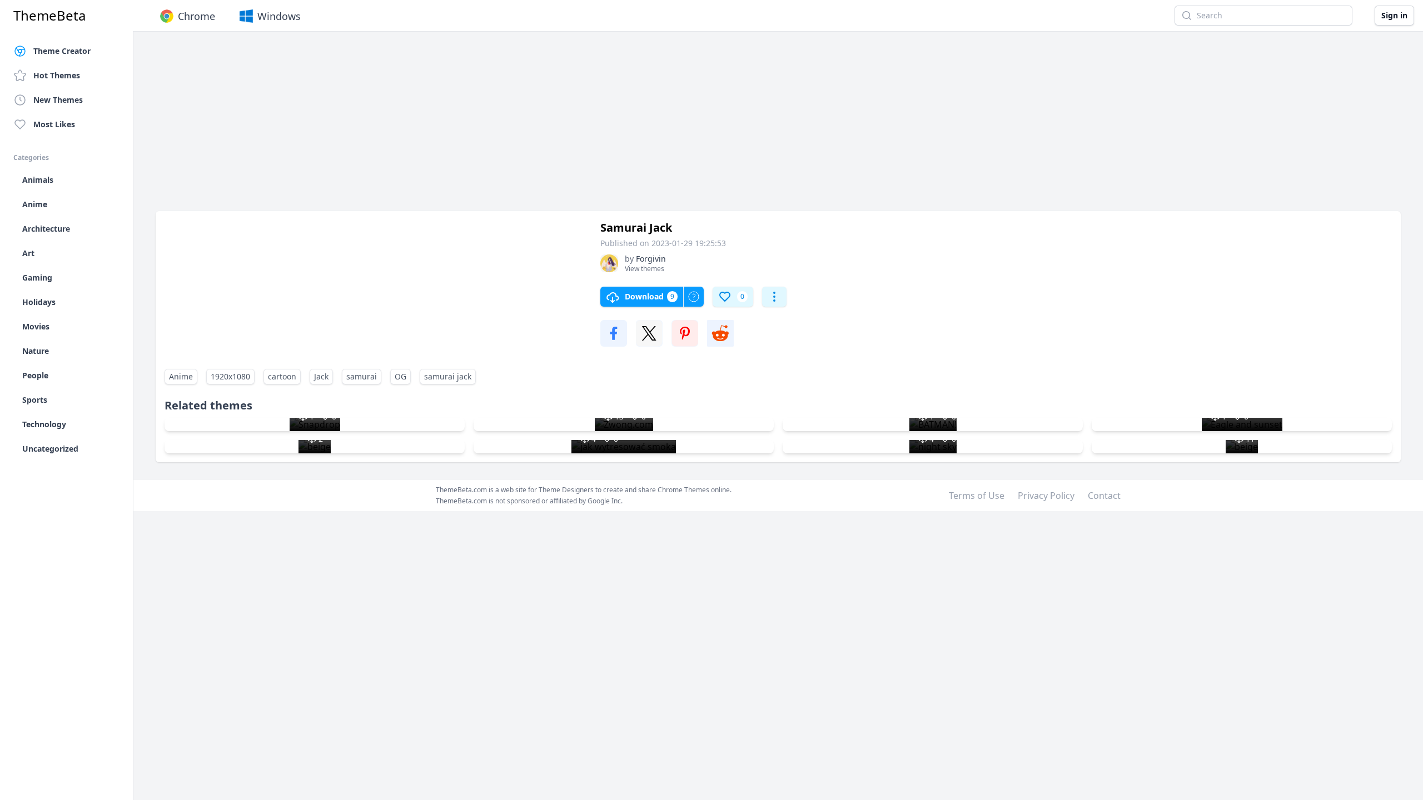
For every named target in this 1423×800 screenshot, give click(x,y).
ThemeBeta (49, 15)
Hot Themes (56, 75)
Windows (279, 16)
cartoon (282, 376)
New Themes (58, 99)
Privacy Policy (1046, 495)
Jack (321, 376)
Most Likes (54, 124)
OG (400, 376)
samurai (361, 376)
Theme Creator (62, 51)
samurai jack (447, 376)
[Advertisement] (489, 126)
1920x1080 (230, 376)
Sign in (1394, 15)
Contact (1104, 495)
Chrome (196, 16)
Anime (181, 376)
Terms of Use (976, 495)
